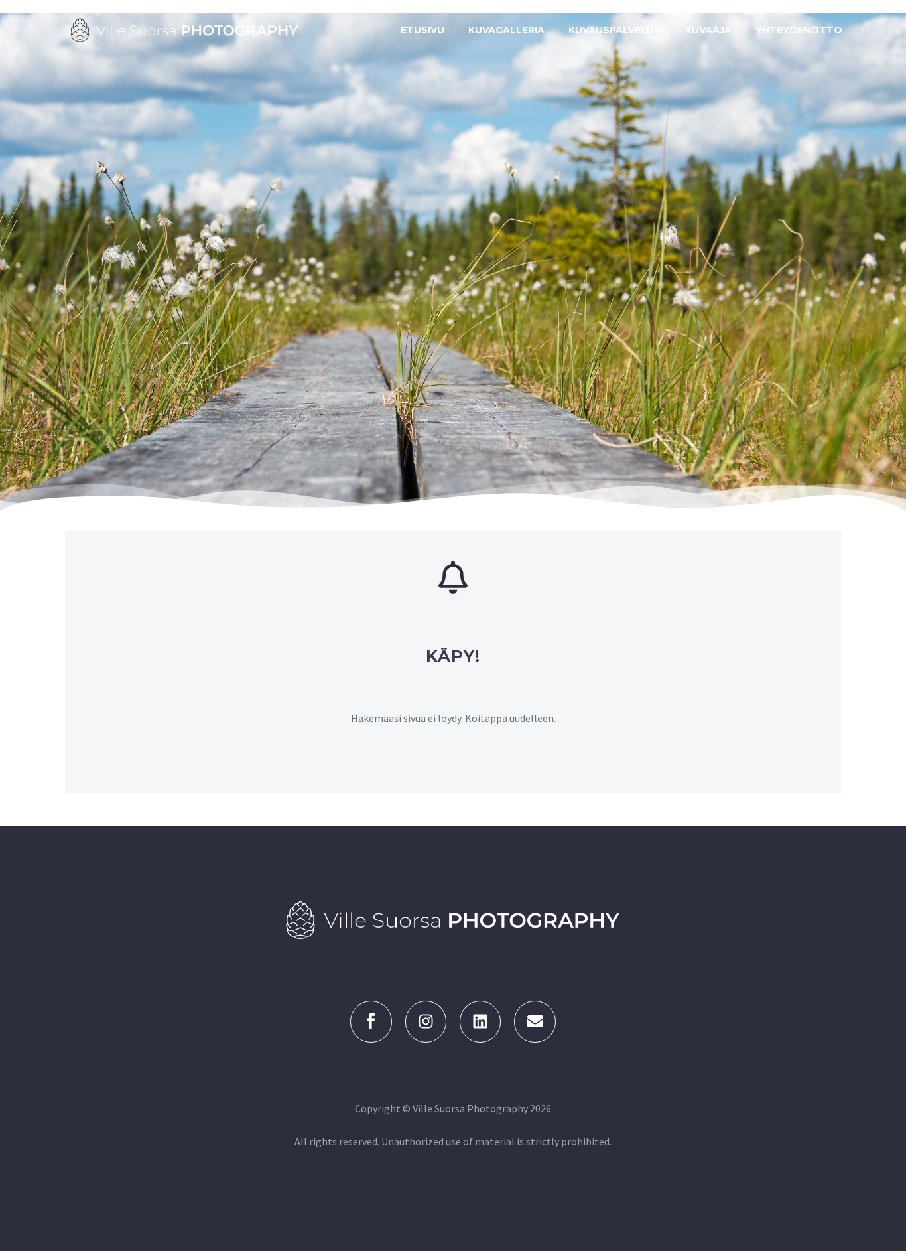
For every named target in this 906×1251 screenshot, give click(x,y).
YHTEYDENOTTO (798, 30)
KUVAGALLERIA (506, 30)
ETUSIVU (422, 30)
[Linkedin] (480, 1021)
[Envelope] (534, 1021)
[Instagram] (425, 1021)
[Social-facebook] (370, 1021)
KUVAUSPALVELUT (614, 30)
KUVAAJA (708, 30)
